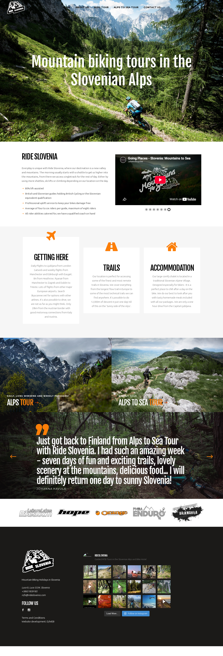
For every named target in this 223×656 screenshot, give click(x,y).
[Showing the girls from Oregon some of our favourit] (164, 562)
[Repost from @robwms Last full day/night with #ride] (104, 591)
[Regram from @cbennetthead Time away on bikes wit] (164, 576)
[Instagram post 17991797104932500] (89, 591)
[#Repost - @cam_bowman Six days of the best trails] (119, 562)
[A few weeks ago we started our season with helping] (149, 562)
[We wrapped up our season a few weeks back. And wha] (104, 562)
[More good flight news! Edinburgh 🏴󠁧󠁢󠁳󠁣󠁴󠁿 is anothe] (89, 562)
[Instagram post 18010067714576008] (89, 576)
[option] (111, 452)
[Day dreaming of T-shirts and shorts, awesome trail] (104, 576)
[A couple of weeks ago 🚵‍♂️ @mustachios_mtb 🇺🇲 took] (134, 562)
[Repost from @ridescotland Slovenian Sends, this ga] (134, 576)
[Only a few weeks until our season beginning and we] (134, 591)
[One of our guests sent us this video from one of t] (119, 576)
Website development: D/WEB (38, 611)
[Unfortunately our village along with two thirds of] (149, 576)
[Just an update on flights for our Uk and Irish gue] (149, 591)
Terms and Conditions (33, 607)
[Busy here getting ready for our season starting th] (119, 591)
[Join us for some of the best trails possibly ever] (164, 591)
